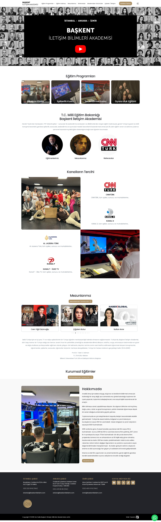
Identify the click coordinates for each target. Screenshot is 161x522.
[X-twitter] (123, 483)
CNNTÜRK (110, 194)
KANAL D (110, 221)
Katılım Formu (125, 3)
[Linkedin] (133, 483)
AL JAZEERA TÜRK (51, 243)
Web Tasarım (130, 517)
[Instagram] (119, 483)
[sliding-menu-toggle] (138, 4)
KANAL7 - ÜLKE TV (51, 269)
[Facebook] (114, 483)
